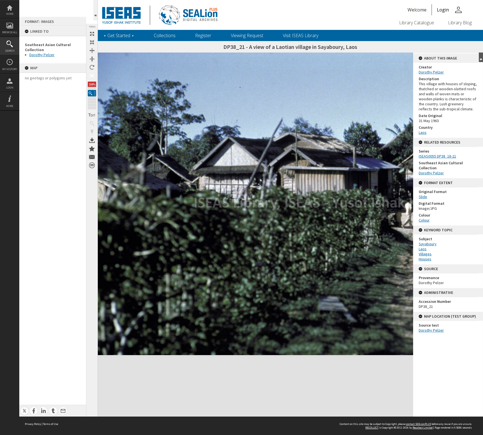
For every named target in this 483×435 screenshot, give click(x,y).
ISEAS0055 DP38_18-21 (437, 156)
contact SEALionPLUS (418, 424)
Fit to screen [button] (92, 42)
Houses (425, 259)
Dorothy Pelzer (42, 54)
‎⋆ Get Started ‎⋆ (118, 35)
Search (10, 51)
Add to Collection (92, 148)
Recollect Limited (423, 427)
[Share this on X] (24, 408)
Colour (424, 220)
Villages (425, 253)
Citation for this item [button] (92, 165)
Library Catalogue (416, 23)
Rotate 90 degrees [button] (92, 67)
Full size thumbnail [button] (92, 34)
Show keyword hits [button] (92, 123)
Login (9, 87)
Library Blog (460, 23)
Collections (165, 35)
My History (9, 69)
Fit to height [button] (92, 59)
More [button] (9, 106)
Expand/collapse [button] (481, 57)
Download (92, 140)
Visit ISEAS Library (300, 35)
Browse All (9, 32)
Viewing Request (247, 35)
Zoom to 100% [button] (92, 76)
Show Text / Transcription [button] (92, 115)
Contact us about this (92, 157)
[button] (92, 93)
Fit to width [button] (92, 50)
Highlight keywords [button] (92, 132)
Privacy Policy (33, 424)
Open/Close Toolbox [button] (95, 10)
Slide (423, 196)
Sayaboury (428, 243)
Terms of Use (50, 424)
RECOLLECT (371, 427)
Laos (423, 132)
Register (203, 35)
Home (9, 14)
